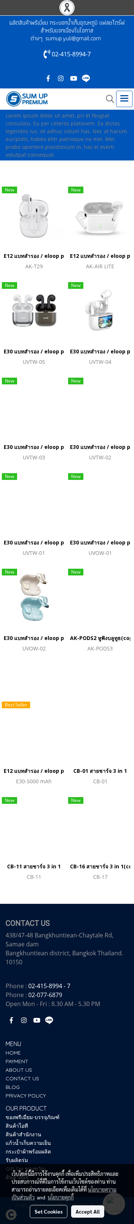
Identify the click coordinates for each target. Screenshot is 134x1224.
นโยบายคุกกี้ (61, 1197)
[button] (107, 99)
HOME (13, 1052)
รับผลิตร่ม (17, 1160)
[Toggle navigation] (124, 99)
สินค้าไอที (17, 1125)
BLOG (13, 1087)
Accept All (88, 1211)
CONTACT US (22, 1078)
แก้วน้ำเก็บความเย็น (28, 1143)
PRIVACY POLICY (26, 1095)
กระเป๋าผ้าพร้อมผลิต (28, 1151)
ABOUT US (19, 1070)
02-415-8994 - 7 (49, 986)
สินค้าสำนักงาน (23, 1134)
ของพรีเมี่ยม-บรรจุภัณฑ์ (33, 1117)
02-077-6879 (45, 995)
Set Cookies (49, 1211)
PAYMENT (17, 1061)
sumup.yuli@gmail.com (73, 38)
